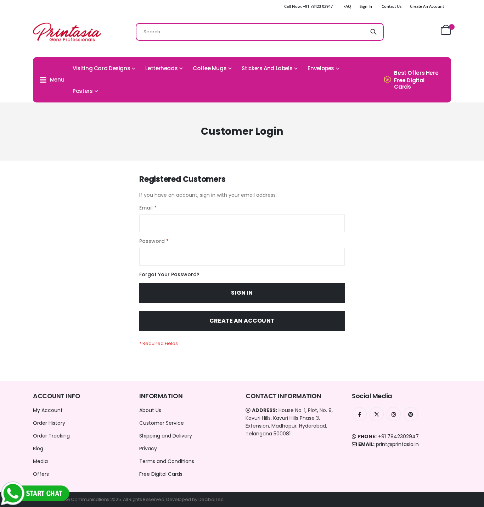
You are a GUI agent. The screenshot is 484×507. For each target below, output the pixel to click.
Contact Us (391, 6)
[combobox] (259, 32)
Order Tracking (51, 435)
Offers (41, 474)
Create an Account (427, 6)
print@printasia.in (397, 444)
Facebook (360, 414)
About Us (150, 410)
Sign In (366, 6)
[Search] (373, 32)
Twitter (377, 414)
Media (40, 461)
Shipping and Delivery (165, 435)
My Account (48, 410)
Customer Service (161, 423)
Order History (49, 423)
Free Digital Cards (160, 474)
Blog (38, 448)
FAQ (347, 6)
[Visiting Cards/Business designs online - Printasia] (67, 31)
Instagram (394, 414)
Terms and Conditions (166, 461)
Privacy (148, 448)
